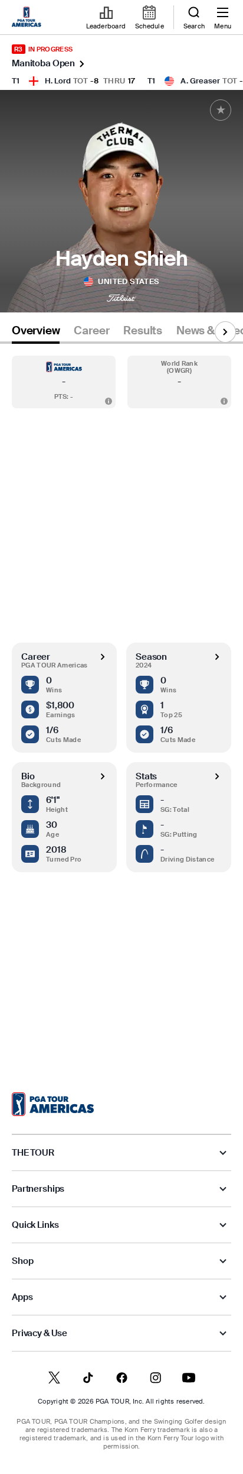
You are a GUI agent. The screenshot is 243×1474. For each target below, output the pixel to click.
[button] (64, 382)
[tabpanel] (121, 706)
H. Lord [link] (58, 81)
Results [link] (142, 330)
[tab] (36, 332)
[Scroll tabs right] (225, 332)
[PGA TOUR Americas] (53, 1104)
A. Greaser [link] (200, 81)
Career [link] (91, 330)
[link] (28, 18)
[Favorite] (220, 110)
